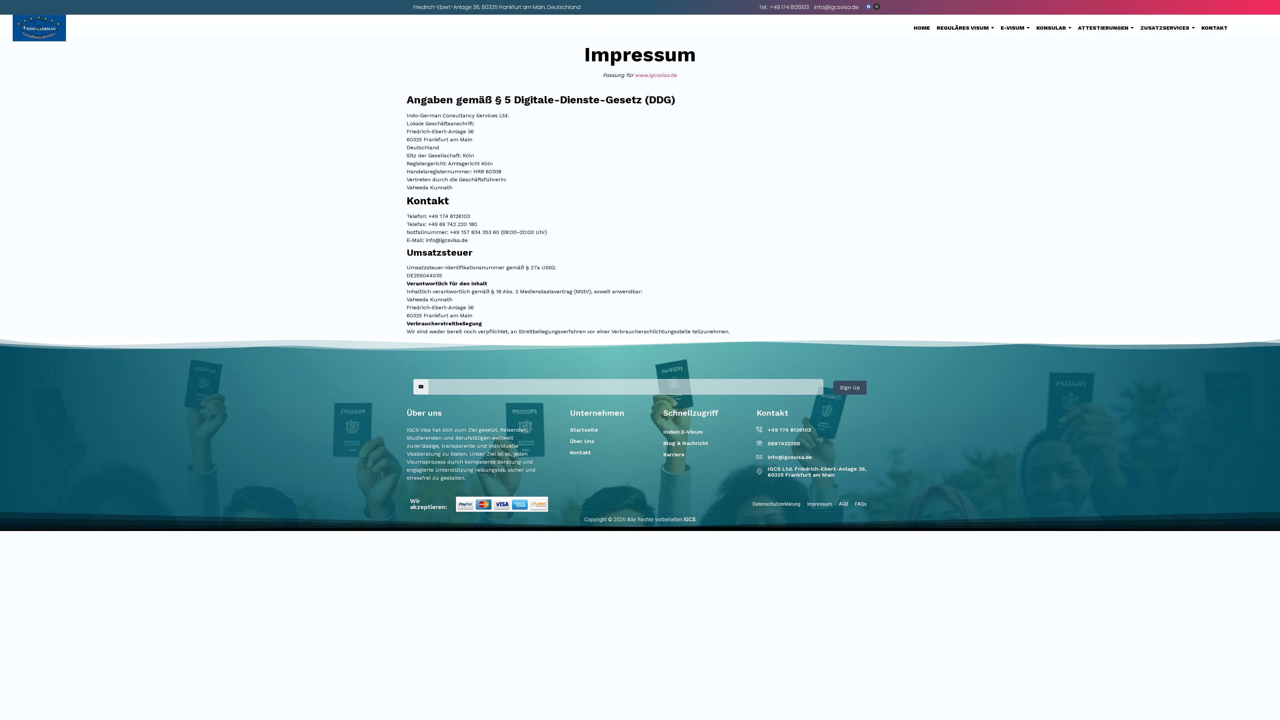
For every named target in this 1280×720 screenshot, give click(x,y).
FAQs (861, 504)
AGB (843, 504)
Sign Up (850, 387)
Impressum (819, 504)
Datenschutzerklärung (776, 504)
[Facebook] (868, 6)
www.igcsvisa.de (656, 75)
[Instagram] (876, 6)
